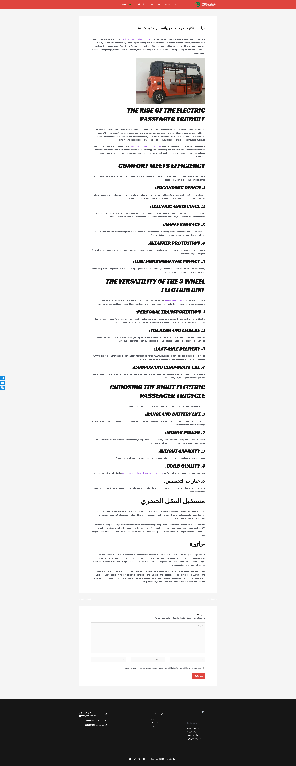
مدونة (193, 32)
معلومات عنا (148, 4)
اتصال (137, 4)
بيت (174, 4)
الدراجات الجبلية (193, 728)
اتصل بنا (154, 726)
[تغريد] (139, 759)
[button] (121, 4)
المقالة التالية (85, 599)
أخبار (158, 4)
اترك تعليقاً (201, 32)
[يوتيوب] (130, 759)
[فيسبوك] (144, 759)
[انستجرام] (135, 759)
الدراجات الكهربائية (194, 739)
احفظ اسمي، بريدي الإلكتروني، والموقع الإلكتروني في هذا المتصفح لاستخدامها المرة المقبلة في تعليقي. (163, 668)
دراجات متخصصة (193, 735)
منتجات (167, 4)
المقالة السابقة (210, 599)
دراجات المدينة (192, 732)
